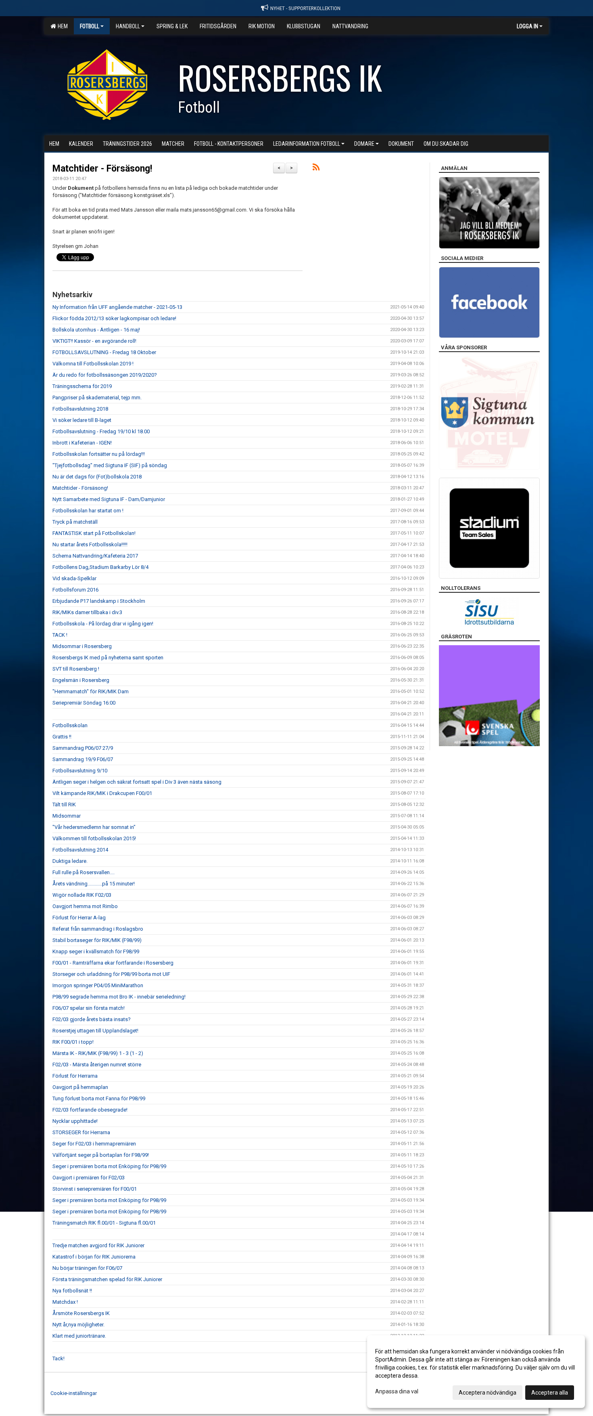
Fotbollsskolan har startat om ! (87, 511)
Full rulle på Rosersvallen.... (83, 872)
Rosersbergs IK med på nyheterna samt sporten (107, 658)
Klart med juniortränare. (79, 1336)
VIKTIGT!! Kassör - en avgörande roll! (94, 341)
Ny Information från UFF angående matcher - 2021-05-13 (117, 307)
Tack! (58, 1358)
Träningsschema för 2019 (82, 386)
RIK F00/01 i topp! (73, 1042)
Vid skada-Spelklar (74, 578)
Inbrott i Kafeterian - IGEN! (82, 443)
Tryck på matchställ (75, 522)
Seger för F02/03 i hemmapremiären (94, 1144)
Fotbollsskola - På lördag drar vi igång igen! (102, 624)
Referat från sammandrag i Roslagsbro (97, 929)
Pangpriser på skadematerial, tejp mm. (97, 397)
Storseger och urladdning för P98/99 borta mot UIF (111, 974)
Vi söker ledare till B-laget (81, 420)
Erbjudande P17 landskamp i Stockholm (98, 601)
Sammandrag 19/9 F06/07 (82, 759)
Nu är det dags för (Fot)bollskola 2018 (97, 477)
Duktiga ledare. (70, 861)
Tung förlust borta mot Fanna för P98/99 (98, 1098)
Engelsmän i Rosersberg (80, 680)
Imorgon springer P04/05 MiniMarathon (97, 985)
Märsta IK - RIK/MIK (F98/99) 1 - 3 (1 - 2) (97, 1053)
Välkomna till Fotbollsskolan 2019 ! (93, 364)
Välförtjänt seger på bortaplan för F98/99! (100, 1155)
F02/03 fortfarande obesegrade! (89, 1110)
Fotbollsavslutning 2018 (80, 409)
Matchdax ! (65, 1302)
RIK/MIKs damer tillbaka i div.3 (87, 612)
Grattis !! (61, 737)
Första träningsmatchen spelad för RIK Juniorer (107, 1279)
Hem (61, 26)
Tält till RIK (64, 804)
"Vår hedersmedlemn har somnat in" (94, 827)
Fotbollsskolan (70, 725)
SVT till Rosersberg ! (75, 669)
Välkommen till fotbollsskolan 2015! (94, 838)
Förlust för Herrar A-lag (79, 918)
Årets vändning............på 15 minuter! (93, 884)
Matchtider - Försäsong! (102, 168)
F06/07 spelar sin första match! (88, 1008)
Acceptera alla (549, 1392)
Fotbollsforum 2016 (75, 590)
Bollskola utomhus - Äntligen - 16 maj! (96, 330)
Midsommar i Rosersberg (82, 646)
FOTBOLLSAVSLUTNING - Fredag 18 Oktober (104, 352)
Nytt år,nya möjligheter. (78, 1325)
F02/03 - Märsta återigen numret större (96, 1064)
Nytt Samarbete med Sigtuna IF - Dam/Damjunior (108, 499)
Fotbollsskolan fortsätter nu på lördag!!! (98, 454)
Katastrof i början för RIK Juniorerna (94, 1257)
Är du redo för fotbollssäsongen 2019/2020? (104, 375)
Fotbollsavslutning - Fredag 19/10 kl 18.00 (101, 431)
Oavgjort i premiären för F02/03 (88, 1178)
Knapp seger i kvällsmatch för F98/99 (95, 951)
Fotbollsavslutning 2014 (80, 850)
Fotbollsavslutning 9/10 (79, 771)
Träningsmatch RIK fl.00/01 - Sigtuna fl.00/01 (104, 1223)
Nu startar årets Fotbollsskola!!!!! (89, 544)
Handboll (128, 26)
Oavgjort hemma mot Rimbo (85, 906)
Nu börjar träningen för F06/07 (87, 1268)
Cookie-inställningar (73, 1393)
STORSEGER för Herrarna (81, 1132)
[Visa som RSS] (316, 169)
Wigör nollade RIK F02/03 (81, 895)
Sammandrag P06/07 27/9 (82, 748)
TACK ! (59, 635)
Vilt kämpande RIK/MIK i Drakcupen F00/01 (102, 793)
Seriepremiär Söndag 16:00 (83, 703)
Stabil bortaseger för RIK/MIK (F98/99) (97, 940)
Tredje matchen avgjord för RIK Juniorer (98, 1245)
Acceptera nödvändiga (487, 1392)
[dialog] (476, 1371)
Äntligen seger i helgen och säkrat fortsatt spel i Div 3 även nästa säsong (136, 782)
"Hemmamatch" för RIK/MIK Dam (90, 691)
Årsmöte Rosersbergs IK (81, 1313)
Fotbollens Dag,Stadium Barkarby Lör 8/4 (100, 567)
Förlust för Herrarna (75, 1076)
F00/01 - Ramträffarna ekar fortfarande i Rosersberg (112, 963)
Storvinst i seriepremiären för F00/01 (94, 1189)
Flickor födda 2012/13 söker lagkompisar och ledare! (114, 318)
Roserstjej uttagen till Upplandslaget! (95, 1031)
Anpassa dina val (396, 1391)
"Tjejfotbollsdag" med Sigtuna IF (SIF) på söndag (109, 465)
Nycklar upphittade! (75, 1121)
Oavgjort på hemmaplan (80, 1087)
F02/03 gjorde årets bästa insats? (91, 1019)
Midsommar (66, 816)
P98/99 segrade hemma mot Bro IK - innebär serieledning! (119, 997)
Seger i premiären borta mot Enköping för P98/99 (109, 1166)
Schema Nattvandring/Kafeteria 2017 (95, 556)
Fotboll (89, 26)
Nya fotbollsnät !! (72, 1291)
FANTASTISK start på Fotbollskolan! (94, 533)
